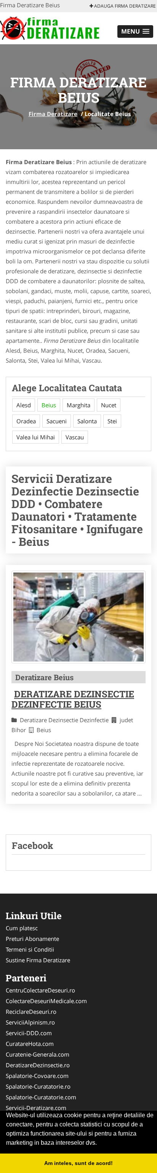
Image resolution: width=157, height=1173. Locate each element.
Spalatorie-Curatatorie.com (41, 1097)
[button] (135, 31)
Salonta (87, 421)
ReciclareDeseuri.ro (31, 1011)
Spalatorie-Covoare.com (37, 1075)
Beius (49, 405)
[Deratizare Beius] (78, 617)
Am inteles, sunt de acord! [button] (78, 1163)
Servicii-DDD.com (29, 1032)
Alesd (23, 405)
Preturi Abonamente (32, 938)
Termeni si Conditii (30, 949)
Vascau (75, 437)
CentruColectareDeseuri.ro (40, 990)
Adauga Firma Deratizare (124, 6)
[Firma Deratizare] (50, 27)
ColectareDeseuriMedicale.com (46, 1000)
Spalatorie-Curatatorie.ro (38, 1086)
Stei (112, 421)
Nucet (108, 405)
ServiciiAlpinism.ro (30, 1022)
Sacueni (56, 421)
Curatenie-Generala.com (37, 1054)
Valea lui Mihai (35, 437)
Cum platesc (22, 928)
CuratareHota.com (30, 1043)
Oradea (26, 421)
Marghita (78, 405)
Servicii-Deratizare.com (36, 1107)
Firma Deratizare (53, 114)
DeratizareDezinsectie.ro (38, 1065)
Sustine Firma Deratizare (38, 960)
